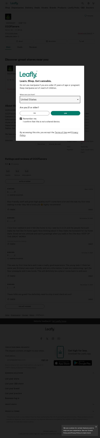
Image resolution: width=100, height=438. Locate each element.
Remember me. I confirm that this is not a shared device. (41, 120)
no (35, 113)
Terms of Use (61, 132)
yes (65, 113)
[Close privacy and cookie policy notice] (96, 427)
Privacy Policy (76, 433)
